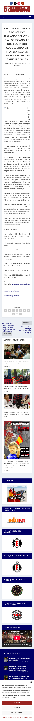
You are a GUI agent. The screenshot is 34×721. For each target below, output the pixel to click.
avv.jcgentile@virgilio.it (11, 295)
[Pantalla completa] (30, 645)
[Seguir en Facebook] (11, 3)
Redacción (17, 63)
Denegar (17, 708)
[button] (31, 682)
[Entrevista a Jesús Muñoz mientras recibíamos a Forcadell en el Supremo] (17, 376)
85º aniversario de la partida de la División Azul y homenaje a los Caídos (19, 678)
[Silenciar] (27, 645)
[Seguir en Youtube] (22, 3)
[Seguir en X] (15, 3)
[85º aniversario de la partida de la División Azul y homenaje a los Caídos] (6, 677)
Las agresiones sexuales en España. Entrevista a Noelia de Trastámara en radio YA (16, 414)
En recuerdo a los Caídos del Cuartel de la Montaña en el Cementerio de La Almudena (17, 668)
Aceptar (17, 702)
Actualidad (17, 65)
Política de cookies (7, 717)
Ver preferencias (17, 713)
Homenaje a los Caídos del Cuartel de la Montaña (19, 659)
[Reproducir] (4, 645)
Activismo (19, 662)
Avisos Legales (28, 717)
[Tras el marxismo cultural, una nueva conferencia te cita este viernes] (17, 351)
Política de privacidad (18, 717)
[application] (17, 638)
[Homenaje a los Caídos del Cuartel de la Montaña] (6, 659)
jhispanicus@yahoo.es (11, 291)
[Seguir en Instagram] (18, 3)
